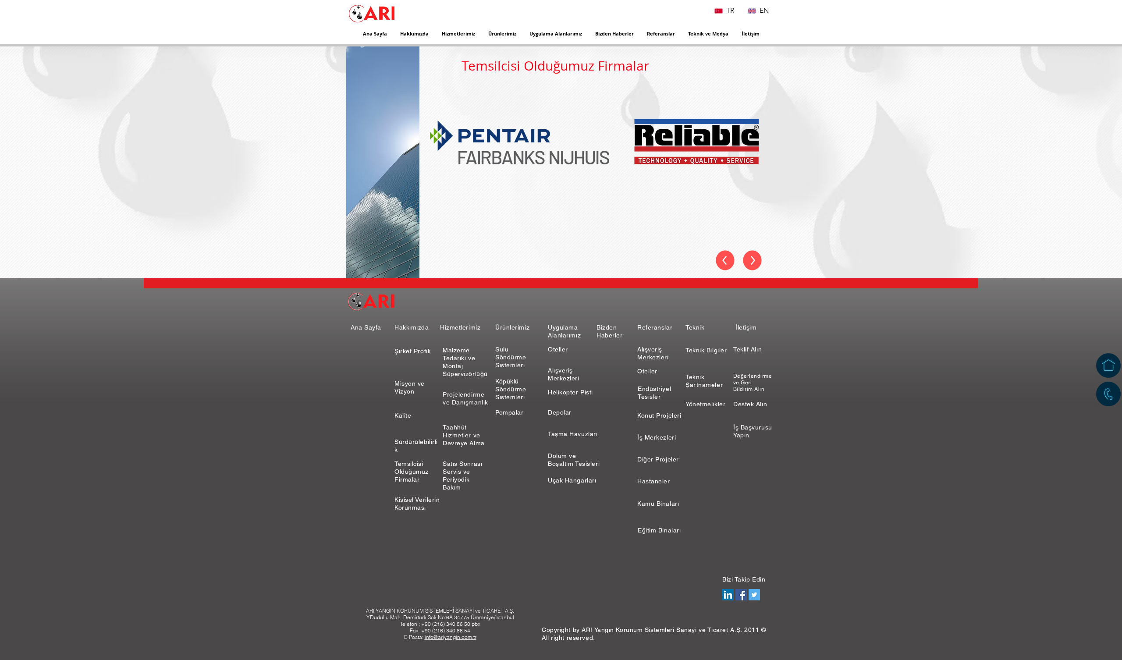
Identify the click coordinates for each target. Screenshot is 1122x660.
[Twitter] (754, 594)
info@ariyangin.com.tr (450, 637)
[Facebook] (741, 594)
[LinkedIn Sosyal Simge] (728, 594)
